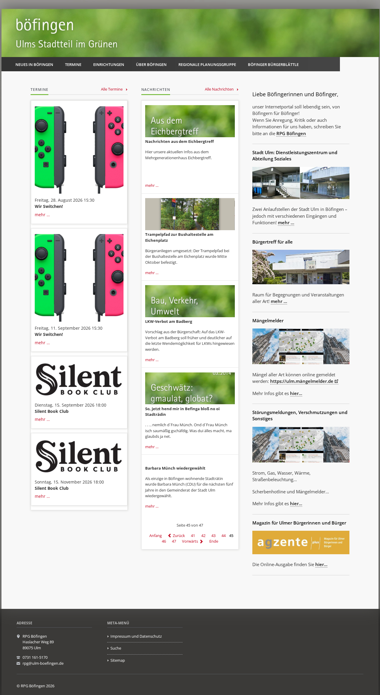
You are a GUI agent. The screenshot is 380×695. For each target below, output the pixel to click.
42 (203, 535)
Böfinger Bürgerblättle (273, 64)
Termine (73, 64)
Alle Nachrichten (219, 89)
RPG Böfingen (291, 133)
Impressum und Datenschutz (136, 636)
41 (193, 535)
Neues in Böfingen (34, 64)
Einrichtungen (108, 64)
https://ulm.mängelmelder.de (301, 381)
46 (164, 541)
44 (223, 535)
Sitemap (117, 660)
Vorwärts (190, 541)
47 (174, 541)
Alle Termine (112, 89)
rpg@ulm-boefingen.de (43, 663)
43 (213, 535)
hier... (296, 393)
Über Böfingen (151, 64)
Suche (115, 648)
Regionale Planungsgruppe (207, 64)
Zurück (179, 535)
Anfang (155, 535)
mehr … (42, 214)
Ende (213, 541)
